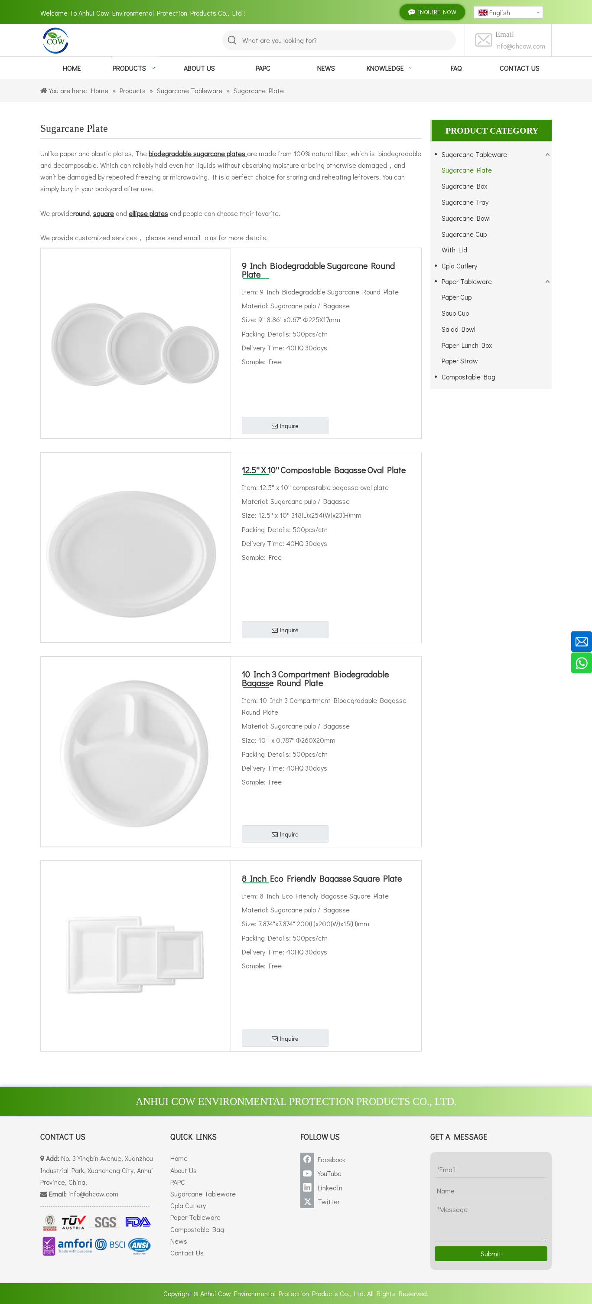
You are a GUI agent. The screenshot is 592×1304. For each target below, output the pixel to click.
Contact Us (187, 1252)
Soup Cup (455, 312)
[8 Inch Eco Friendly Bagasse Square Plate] (136, 954)
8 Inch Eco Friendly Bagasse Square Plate (322, 878)
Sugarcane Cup (464, 234)
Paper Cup (457, 296)
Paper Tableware (467, 281)
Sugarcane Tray (465, 201)
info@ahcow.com (520, 45)
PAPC (177, 1181)
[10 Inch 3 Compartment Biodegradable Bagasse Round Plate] (136, 750)
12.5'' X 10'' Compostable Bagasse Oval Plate (324, 469)
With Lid (454, 249)
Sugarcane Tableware (474, 154)
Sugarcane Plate (467, 169)
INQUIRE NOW (435, 12)
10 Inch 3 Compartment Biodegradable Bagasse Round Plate (315, 678)
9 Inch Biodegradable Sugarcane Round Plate (318, 269)
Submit (491, 1253)
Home (179, 1158)
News (178, 1240)
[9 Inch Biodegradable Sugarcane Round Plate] (136, 341)
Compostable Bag (468, 376)
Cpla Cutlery (459, 265)
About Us (183, 1170)
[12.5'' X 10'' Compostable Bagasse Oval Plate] (136, 546)
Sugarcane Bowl (466, 217)
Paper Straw (460, 360)
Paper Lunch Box (467, 345)
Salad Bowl (458, 328)
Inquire (289, 425)
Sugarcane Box (464, 185)
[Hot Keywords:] (232, 40)
